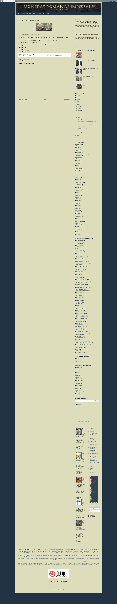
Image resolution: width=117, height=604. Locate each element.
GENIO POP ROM (80, 277)
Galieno (78, 202)
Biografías (78, 147)
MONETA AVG (79, 298)
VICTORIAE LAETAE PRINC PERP (83, 344)
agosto (79, 110)
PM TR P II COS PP (80, 308)
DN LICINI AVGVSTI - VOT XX (82, 263)
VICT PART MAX (80, 336)
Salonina (78, 226)
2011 (78, 103)
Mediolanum (79, 382)
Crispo (77, 192)
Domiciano (78, 195)
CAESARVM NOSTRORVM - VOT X (84, 255)
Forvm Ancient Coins (94, 443)
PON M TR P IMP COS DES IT (82, 318)
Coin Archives (93, 429)
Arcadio (78, 176)
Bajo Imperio (32, 55)
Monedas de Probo (94, 453)
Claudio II (78, 181)
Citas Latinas (79, 476)
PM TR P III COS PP (80, 310)
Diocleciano (79, 194)
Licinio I (78, 215)
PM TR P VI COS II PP (81, 315)
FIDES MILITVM (79, 273)
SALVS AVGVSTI (80, 329)
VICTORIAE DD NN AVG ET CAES (83, 342)
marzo (79, 119)
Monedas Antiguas (80, 428)
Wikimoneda (92, 471)
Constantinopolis (50, 55)
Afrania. (84, 53)
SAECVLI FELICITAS (80, 328)
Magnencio (78, 216)
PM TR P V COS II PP (81, 313)
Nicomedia (78, 383)
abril (79, 117)
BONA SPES (79, 253)
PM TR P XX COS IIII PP (81, 316)
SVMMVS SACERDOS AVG (82, 333)
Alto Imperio (79, 142)
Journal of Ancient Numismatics (93, 448)
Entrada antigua (67, 99)
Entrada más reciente (22, 99)
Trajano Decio (79, 233)
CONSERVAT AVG (80, 258)
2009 (78, 135)
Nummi (78, 165)
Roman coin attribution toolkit (93, 460)
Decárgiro (78, 157)
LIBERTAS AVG (79, 295)
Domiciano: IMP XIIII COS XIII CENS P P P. (87, 123)
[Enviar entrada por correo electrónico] (33, 54)
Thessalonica (79, 391)
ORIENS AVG (79, 300)
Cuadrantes (79, 155)
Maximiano (78, 220)
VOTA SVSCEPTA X (80, 352)
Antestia (78, 360)
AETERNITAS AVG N (80, 245)
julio (79, 112)
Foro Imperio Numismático (92, 439)
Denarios (78, 158)
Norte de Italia (79, 385)
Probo (77, 223)
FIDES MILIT (79, 271)
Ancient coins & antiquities (93, 428)
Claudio (78, 179)
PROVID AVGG (79, 323)
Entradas (92, 508)
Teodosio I (78, 229)
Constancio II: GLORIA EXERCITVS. (31, 20)
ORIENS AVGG (79, 302)
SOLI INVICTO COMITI (81, 331)
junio (79, 113)
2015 (78, 97)
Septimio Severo (80, 228)
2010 (78, 104)
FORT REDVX (79, 274)
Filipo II (78, 198)
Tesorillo (91, 466)
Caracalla (78, 177)
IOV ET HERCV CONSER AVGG (83, 287)
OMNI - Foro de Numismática (93, 457)
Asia (77, 370)
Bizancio (78, 149)
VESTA (19, 564)
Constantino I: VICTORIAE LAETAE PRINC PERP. (88, 121)
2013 (78, 99)
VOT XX (78, 350)
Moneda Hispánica (94, 451)
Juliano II (78, 211)
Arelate (78, 369)
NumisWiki (92, 455)
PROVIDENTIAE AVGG (81, 324)
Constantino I (79, 189)
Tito (77, 231)
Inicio (18, 13)
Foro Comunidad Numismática (93, 436)
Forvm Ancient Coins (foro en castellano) (94, 445)
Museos (78, 163)
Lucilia (77, 361)
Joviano (78, 210)
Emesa (77, 377)
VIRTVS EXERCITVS (80, 346)
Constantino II (79, 190)
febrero (79, 131)
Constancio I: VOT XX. (82, 128)
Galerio (78, 200)
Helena (78, 205)
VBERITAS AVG (79, 334)
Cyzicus (78, 375)
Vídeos (48, 13)
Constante (78, 187)
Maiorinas (78, 162)
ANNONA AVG (79, 250)
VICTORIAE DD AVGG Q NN (82, 341)
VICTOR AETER (79, 337)
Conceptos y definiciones (81, 154)
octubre (79, 108)
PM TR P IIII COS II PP (81, 311)
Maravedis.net (93, 450)
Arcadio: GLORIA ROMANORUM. (90, 60)
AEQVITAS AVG (79, 242)
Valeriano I (78, 234)
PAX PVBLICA (79, 307)
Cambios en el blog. (82, 126)
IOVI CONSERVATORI (81, 289)
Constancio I (79, 184)
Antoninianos (79, 144)
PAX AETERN (79, 305)
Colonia (78, 372)
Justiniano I (78, 213)
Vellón (77, 170)
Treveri (77, 395)
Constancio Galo (80, 182)
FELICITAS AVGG (80, 268)
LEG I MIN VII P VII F (80, 294)
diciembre (80, 106)
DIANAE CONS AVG (80, 260)
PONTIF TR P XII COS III (81, 320)
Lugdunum (78, 380)
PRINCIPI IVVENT (80, 321)
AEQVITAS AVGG (80, 243)
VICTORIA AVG (79, 339)
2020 (78, 95)
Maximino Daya (79, 221)
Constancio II (43, 55)
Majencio (78, 218)
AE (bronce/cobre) (26, 55)
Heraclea (78, 378)
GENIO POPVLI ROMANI (81, 279)
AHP (77, 248)
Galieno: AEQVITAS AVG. (88, 76)
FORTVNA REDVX (80, 276)
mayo (79, 115)
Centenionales (38, 55)
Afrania (78, 358)
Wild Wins (92, 472)
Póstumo (78, 224)
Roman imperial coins (94, 462)
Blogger (63, 589)
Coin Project (92, 431)
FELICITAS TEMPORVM (81, 269)
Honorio (78, 208)
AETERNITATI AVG (80, 246)
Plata (77, 167)
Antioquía (78, 367)
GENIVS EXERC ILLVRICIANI (82, 281)
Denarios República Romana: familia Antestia (33, 13)
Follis (77, 160)
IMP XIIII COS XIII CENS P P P (82, 286)
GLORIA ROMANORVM (81, 284)
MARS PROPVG (79, 297)
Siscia (77, 390)
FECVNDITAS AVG (80, 264)
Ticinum (78, 393)
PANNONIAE (79, 303)
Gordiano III (78, 203)
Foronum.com (93, 441)
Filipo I (77, 197)
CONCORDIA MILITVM (81, 256)
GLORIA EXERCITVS (58, 55)
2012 (78, 101)
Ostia (77, 387)
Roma (77, 388)
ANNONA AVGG (79, 251)
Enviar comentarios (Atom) (29, 102)
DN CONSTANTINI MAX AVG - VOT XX (84, 261)
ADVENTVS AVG (80, 240)
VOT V (77, 349)
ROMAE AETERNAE (80, 326)
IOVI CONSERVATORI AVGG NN (83, 290)
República (78, 168)
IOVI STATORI (79, 292)
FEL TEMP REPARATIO (81, 266)
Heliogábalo (79, 207)
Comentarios (93, 510)
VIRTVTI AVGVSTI (80, 347)
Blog (77, 150)
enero (79, 132)
